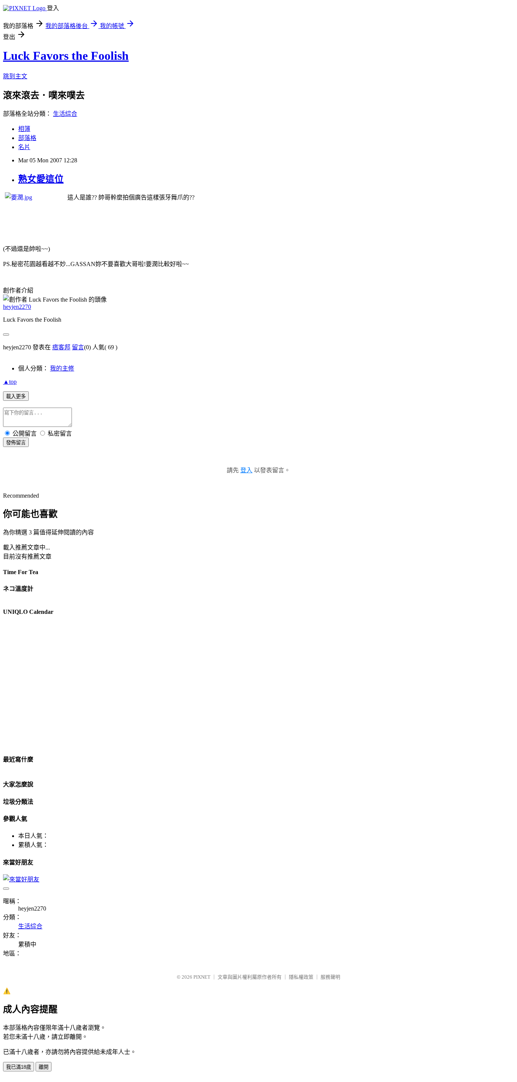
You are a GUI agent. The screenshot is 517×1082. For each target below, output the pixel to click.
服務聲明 (330, 977)
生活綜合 (65, 114)
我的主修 (62, 368)
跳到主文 (15, 76)
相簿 (24, 129)
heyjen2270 (17, 307)
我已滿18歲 (18, 1067)
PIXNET (201, 977)
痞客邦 (61, 347)
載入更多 (16, 396)
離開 (43, 1067)
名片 (24, 147)
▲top (10, 381)
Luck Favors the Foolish (66, 55)
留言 (78, 347)
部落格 (27, 138)
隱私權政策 (301, 977)
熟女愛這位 (41, 179)
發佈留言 (16, 442)
